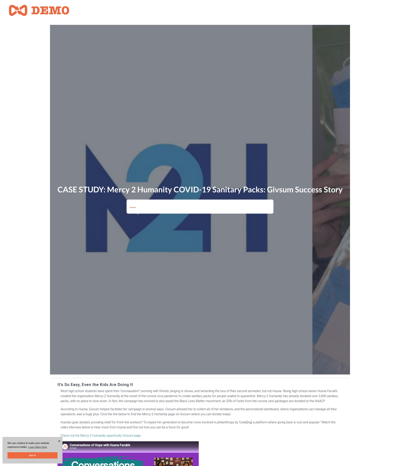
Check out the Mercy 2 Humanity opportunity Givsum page (101, 435)
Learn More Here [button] (37, 447)
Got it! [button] (32, 455)
